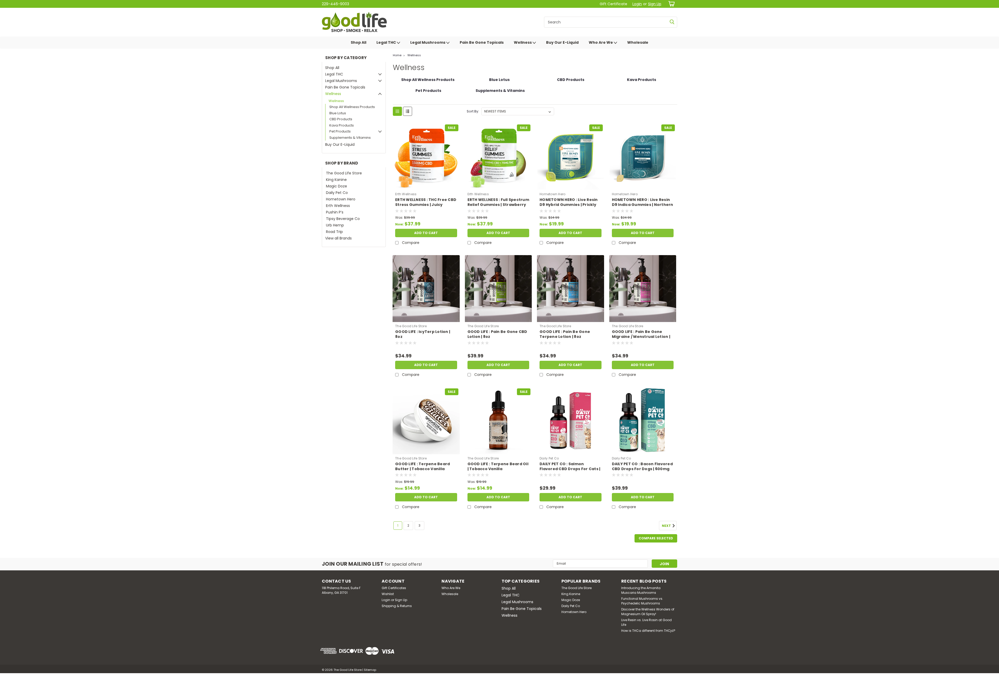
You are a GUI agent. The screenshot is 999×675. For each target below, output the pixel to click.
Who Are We (601, 42)
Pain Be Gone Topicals (482, 42)
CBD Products (340, 119)
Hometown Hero (340, 199)
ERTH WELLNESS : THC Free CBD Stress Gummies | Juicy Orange (425, 204)
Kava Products (341, 125)
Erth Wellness (338, 205)
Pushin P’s (334, 212)
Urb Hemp (335, 225)
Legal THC (386, 42)
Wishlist (388, 594)
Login (637, 4)
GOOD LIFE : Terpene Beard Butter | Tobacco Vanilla (422, 466)
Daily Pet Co (337, 192)
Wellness (523, 42)
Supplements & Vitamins (350, 137)
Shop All (358, 42)
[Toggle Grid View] (397, 111)
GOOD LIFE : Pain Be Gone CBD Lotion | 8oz (497, 334)
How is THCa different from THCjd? (648, 630)
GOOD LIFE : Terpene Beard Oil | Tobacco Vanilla (498, 466)
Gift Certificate (613, 4)
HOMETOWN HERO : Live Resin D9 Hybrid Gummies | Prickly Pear (569, 204)
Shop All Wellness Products (352, 106)
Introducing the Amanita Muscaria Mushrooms (641, 590)
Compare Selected (656, 538)
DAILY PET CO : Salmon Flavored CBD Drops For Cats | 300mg (570, 469)
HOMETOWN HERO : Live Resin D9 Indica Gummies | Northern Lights (642, 204)
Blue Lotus (337, 113)
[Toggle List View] (407, 111)
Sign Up (654, 4)
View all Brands (338, 238)
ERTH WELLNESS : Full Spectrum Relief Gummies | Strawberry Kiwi (498, 204)
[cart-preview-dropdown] (670, 3)
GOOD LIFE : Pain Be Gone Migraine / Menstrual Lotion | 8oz (641, 336)
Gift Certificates (394, 588)
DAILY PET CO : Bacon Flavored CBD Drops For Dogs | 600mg (642, 466)
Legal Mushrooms (428, 42)
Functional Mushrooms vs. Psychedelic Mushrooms (642, 600)
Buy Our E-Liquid (562, 42)
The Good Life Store (344, 173)
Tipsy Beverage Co (343, 218)
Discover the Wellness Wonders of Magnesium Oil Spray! (647, 611)
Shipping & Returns (397, 606)
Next (667, 525)
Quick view (426, 186)
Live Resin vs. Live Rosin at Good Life (646, 622)
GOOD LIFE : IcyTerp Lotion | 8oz (422, 334)
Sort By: (473, 111)
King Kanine (336, 179)
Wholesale (637, 42)
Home (397, 55)
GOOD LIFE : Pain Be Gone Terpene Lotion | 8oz (565, 334)
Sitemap (370, 670)
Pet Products (340, 131)
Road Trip (334, 231)
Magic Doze (336, 186)
